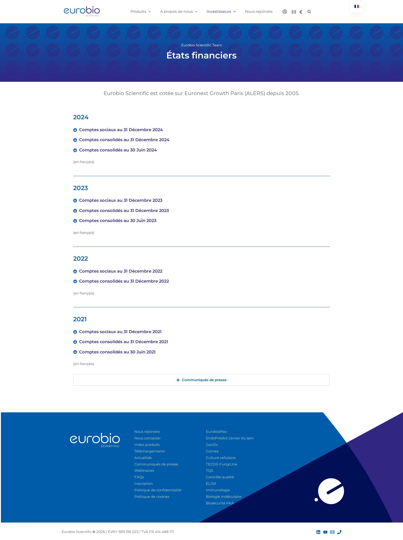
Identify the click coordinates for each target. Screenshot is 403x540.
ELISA (211, 483)
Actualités (143, 457)
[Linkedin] (318, 532)
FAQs (139, 477)
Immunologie (218, 490)
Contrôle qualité (220, 477)
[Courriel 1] (332, 532)
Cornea (212, 451)
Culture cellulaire (221, 457)
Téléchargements (149, 451)
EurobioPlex (216, 431)
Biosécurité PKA (220, 503)
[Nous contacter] (294, 12)
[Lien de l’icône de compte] (284, 11)
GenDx (212, 444)
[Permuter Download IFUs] (378, 520)
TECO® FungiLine (221, 464)
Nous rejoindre (147, 431)
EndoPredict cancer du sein (230, 438)
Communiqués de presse (156, 464)
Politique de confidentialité (157, 490)
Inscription (143, 483)
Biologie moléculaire (223, 496)
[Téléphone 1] (339, 532)
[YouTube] (325, 532)
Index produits (147, 444)
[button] (148, 11)
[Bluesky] (301, 12)
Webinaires (144, 470)
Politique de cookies (151, 496)
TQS (209, 470)
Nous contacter (147, 438)
